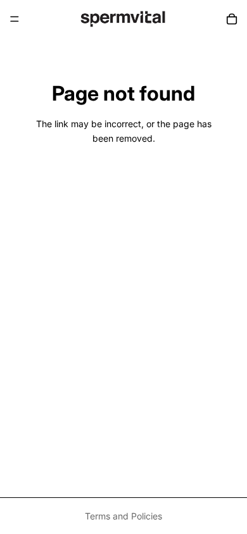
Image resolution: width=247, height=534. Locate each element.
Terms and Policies (123, 516)
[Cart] (232, 19)
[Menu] (14, 19)
